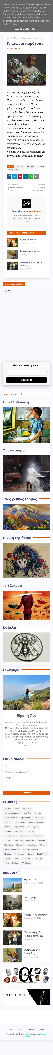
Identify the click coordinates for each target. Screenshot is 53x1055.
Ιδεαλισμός (8, 822)
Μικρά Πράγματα (36, 836)
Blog (25, 1034)
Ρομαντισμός (19, 854)
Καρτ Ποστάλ (19, 827)
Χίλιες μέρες (31, 897)
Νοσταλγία (18, 840)
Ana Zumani (15, 49)
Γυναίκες (20, 166)
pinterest (41, 1030)
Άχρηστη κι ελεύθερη (29, 240)
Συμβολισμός (42, 854)
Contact (31, 1030)
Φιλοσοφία (38, 858)
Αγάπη (16, 809)
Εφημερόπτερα (27, 818)
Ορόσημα (41, 840)
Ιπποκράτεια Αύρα (36, 822)
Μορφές (7, 840)
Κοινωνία (7, 831)
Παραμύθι (20, 845)
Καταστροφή (33, 827)
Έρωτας (7, 809)
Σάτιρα (31, 854)
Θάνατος (39, 818)
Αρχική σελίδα (12, 38)
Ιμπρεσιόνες (20, 822)
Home (12, 1030)
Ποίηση (43, 845)
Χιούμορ (15, 863)
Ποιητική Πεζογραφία (31, 849)
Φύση (6, 863)
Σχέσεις (41, 166)
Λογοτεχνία (30, 831)
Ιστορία (7, 827)
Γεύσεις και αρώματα (12, 813)
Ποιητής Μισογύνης (12, 849)
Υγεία (16, 858)
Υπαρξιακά (23, 38)
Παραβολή (8, 845)
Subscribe (26, 380)
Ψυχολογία (26, 863)
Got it (36, 28)
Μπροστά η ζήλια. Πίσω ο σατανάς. (31, 264)
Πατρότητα (32, 845)
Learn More (22, 28)
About (21, 1030)
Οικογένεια (30, 840)
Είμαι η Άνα (30, 879)
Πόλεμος (7, 854)
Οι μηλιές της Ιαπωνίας (30, 251)
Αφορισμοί (27, 809)
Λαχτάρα (18, 831)
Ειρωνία (31, 166)
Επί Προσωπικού (10, 818)
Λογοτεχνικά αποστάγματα (14, 836)
